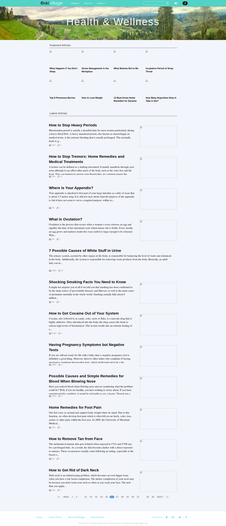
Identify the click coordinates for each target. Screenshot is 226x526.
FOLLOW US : (157, 517)
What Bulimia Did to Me (126, 68)
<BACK (66, 497)
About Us (88, 3)
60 (133, 497)
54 (101, 497)
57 (117, 497)
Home (39, 517)
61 (138, 497)
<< (59, 497)
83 (153, 497)
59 (128, 497)
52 (91, 497)
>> (167, 497)
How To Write (97, 517)
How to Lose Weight (92, 98)
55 (107, 497)
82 (148, 497)
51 (86, 497)
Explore (100, 3)
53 (96, 497)
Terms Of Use (55, 517)
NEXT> (160, 497)
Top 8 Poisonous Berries (62, 98)
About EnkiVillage (76, 517)
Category (74, 3)
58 (122, 497)
